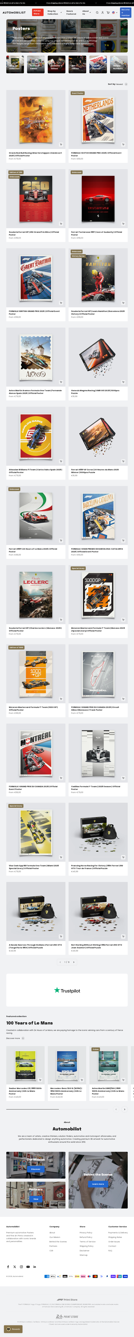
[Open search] (97, 12)
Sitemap (84, 1255)
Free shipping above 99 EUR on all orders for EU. (41, 3)
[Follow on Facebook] (8, 1267)
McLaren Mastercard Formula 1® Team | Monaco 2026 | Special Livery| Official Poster (98, 629)
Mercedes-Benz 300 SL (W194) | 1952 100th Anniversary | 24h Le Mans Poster (66, 1091)
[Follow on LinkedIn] (35, 1267)
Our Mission (54, 1237)
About (52, 1232)
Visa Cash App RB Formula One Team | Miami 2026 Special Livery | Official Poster (34, 867)
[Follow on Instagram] (21, 1267)
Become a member (126, 12)
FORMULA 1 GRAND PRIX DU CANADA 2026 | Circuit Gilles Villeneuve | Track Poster (95, 708)
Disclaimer (84, 1250)
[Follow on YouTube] (28, 1267)
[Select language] (114, 12)
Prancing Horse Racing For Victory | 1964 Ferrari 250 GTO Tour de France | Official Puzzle (97, 867)
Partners (53, 1246)
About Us (85, 12)
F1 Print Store (37, 12)
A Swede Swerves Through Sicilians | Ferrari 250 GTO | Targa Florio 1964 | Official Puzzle (35, 946)
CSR (51, 1250)
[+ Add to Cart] (61, 144)
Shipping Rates (115, 1237)
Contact (112, 1246)
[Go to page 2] (73, 962)
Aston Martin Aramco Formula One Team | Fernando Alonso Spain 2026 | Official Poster (35, 392)
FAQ (110, 1250)
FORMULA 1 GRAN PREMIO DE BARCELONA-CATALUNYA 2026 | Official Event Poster (97, 550)
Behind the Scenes (58, 1241)
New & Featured (71, 12)
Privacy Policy (86, 1232)
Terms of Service (88, 1241)
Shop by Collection (53, 12)
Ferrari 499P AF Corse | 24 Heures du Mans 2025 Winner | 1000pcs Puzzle (95, 471)
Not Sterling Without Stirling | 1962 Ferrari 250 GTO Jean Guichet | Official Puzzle (96, 946)
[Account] (102, 12)
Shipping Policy (86, 1246)
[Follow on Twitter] (14, 1267)
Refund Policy (86, 1237)
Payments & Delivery (118, 1232)
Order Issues (114, 1241)
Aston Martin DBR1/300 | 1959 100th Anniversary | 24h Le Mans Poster (108, 1091)
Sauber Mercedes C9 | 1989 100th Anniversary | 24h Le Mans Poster (25, 1091)
